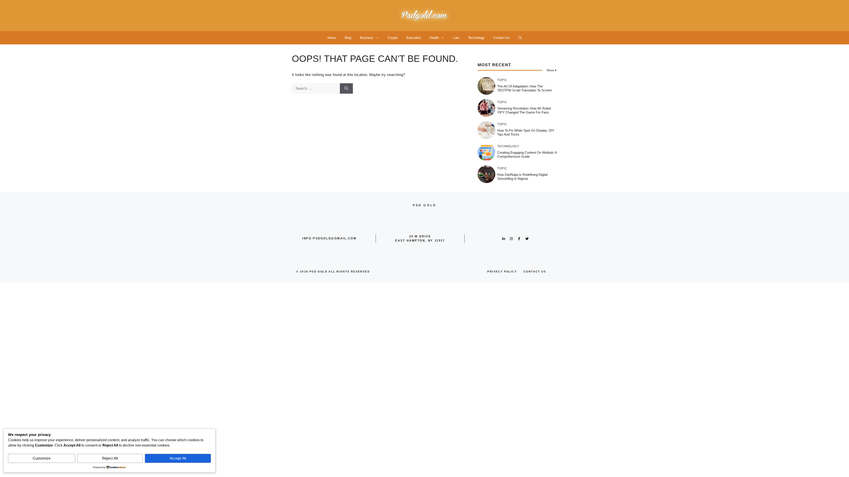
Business (366, 38)
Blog (348, 38)
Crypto (393, 38)
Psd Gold (318, 271)
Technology (476, 38)
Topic (502, 80)
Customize (41, 458)
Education (413, 38)
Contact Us (501, 38)
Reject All (110, 458)
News (331, 38)
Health (434, 38)
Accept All (178, 458)
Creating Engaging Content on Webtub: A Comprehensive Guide (527, 154)
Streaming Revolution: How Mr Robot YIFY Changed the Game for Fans (524, 110)
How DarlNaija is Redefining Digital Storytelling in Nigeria (522, 176)
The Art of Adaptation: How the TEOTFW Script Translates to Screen (524, 88)
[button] (520, 37)
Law (456, 38)
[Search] (346, 88)
